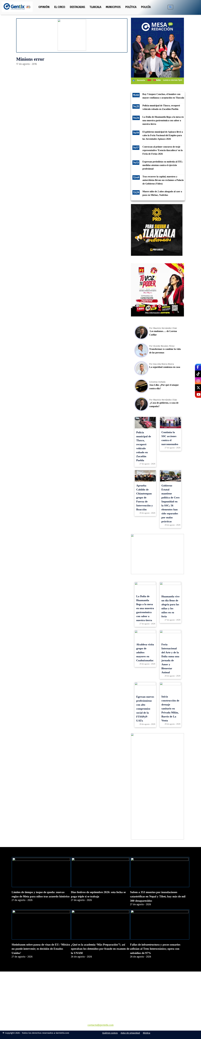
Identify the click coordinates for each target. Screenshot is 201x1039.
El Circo (59, 7)
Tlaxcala (95, 7)
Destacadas (77, 7)
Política (130, 7)
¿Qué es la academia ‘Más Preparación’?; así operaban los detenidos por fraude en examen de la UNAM (100, 949)
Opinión (43, 7)
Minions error (30, 59)
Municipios (113, 7)
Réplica (146, 1033)
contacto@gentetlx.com (101, 1025)
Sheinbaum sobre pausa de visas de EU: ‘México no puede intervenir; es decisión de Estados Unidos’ (41, 949)
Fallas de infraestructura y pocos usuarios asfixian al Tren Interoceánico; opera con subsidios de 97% (155, 949)
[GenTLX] (100, 988)
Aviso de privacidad (130, 1033)
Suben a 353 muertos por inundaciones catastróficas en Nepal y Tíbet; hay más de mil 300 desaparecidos (157, 896)
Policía (146, 7)
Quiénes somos (110, 1033)
